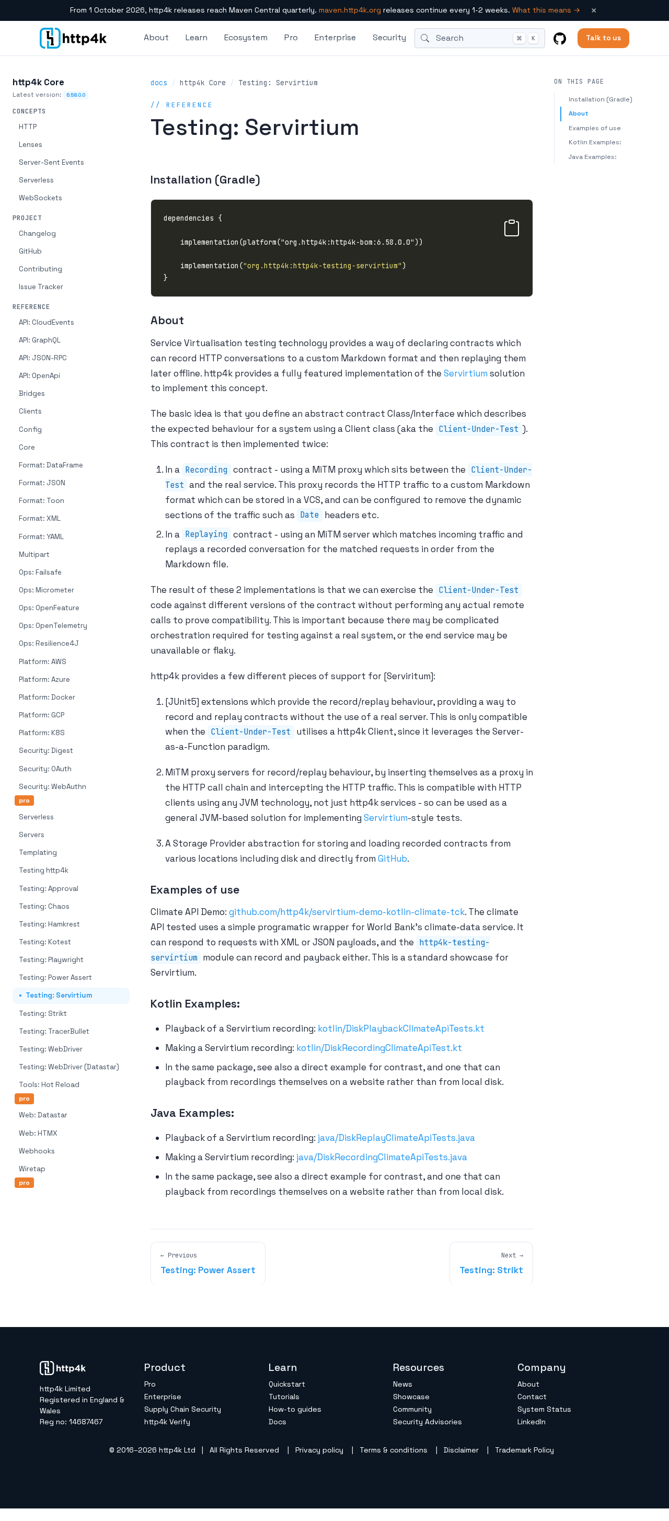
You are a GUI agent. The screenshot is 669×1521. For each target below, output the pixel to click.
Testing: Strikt (43, 1013)
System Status (544, 1409)
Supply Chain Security (182, 1409)
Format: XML (40, 518)
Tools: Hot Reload (49, 1084)
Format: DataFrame (51, 465)
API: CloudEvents (46, 322)
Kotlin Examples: (595, 142)
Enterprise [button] (335, 37)
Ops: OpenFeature (49, 607)
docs (159, 82)
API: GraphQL (40, 340)
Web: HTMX (38, 1133)
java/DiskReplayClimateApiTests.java (396, 1137)
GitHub (30, 251)
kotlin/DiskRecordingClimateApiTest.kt (379, 1048)
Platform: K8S (42, 732)
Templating (38, 852)
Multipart (34, 554)
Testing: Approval (48, 888)
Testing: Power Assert (55, 977)
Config (30, 429)
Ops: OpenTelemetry (53, 625)
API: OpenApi (39, 375)
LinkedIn (531, 1421)
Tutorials (284, 1396)
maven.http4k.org (350, 10)
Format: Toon (41, 500)
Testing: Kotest (45, 941)
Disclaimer (461, 1450)
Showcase (411, 1396)
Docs (277, 1421)
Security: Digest (46, 750)
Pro (291, 37)
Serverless (36, 180)
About (579, 113)
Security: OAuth (45, 768)
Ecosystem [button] (246, 37)
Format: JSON (42, 482)
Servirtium (466, 373)
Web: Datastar (43, 1115)
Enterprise (162, 1396)
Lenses (30, 144)
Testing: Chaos (44, 906)
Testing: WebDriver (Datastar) (69, 1066)
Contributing (40, 269)
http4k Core (38, 82)
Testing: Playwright (51, 959)
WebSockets (40, 197)
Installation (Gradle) (600, 99)
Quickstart (287, 1384)
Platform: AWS (42, 661)
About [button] (156, 37)
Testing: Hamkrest (49, 924)
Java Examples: (593, 157)
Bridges (32, 393)
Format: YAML (41, 536)
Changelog (37, 233)
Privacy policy (319, 1450)
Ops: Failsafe (40, 572)
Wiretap (32, 1168)
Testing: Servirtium (59, 995)
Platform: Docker (47, 697)
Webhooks (37, 1151)
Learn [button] (196, 37)
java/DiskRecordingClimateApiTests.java (381, 1157)
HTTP (28, 126)
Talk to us (603, 37)
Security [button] (389, 37)
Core (27, 447)
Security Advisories (427, 1421)
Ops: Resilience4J (49, 643)
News (402, 1384)
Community (412, 1409)
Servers (31, 834)
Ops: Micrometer (46, 590)
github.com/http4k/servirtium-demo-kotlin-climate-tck (347, 912)
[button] (511, 226)
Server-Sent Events (51, 162)
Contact (532, 1396)
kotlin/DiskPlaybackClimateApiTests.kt (401, 1028)
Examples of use (595, 128)
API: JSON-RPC (43, 357)
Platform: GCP (41, 715)
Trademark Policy (524, 1450)
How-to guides (295, 1409)
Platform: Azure (44, 679)
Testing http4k (43, 870)
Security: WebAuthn (52, 786)
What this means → (546, 10)
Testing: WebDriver (51, 1049)
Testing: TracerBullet (54, 1031)
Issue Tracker (41, 286)
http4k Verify (167, 1421)
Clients (30, 411)
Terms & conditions (394, 1450)
